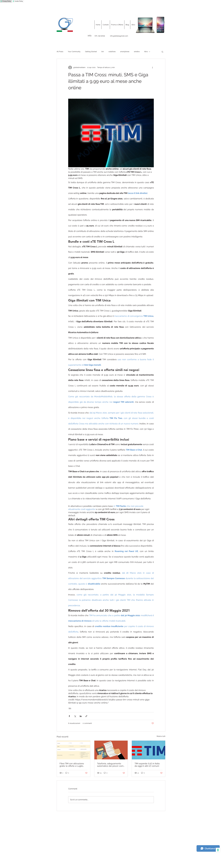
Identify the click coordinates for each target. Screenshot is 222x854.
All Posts (60, 51)
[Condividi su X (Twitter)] (75, 716)
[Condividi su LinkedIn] (81, 716)
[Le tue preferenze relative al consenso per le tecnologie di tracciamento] (218, 850)
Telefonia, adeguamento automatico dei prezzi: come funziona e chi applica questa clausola (111, 764)
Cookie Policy (18, 1)
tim (102, 51)
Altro (146, 51)
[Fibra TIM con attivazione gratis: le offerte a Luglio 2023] (73, 750)
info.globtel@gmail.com (119, 36)
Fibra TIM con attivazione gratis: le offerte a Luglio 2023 (72, 764)
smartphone (124, 51)
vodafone (112, 51)
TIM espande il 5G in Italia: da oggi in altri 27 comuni (147, 764)
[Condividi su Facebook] (69, 716)
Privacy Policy (6, 1)
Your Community (74, 51)
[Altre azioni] (152, 67)
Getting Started (91, 51)
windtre (137, 51)
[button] (162, 52)
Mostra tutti (161, 736)
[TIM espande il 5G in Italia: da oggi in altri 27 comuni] (148, 750)
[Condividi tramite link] (86, 716)
